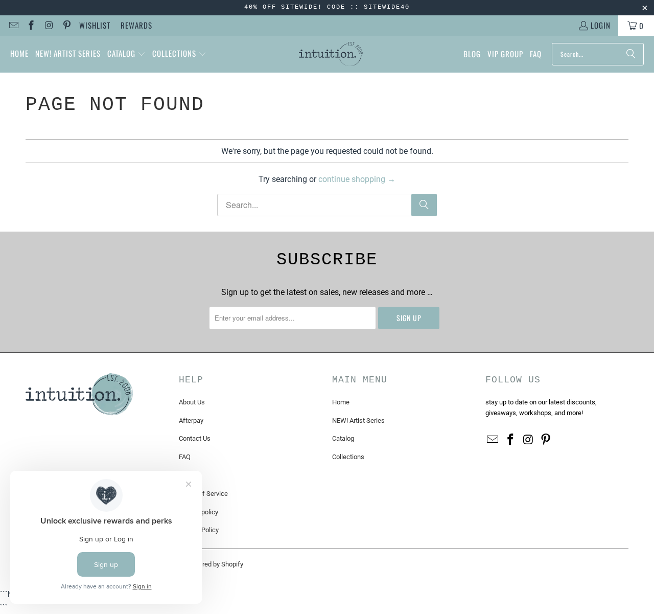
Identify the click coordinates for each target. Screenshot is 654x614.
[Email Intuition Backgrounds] (13, 25)
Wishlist (94, 25)
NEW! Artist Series (358, 420)
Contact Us (195, 438)
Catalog (343, 438)
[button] (126, 54)
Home (340, 402)
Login (601, 25)
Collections (348, 457)
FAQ (185, 457)
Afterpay (191, 420)
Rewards (136, 25)
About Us (192, 402)
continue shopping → (356, 179)
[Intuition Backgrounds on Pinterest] (66, 25)
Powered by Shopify (214, 564)
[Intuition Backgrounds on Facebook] (31, 25)
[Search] (631, 54)
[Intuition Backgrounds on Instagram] (48, 25)
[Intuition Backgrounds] (331, 54)
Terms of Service (203, 493)
